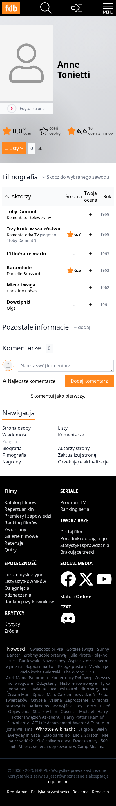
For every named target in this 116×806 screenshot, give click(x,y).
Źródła (11, 631)
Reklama (81, 791)
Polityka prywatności (50, 791)
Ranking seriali (76, 509)
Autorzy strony (74, 448)
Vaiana (55, 700)
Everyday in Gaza (24, 735)
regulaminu (57, 781)
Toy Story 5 (86, 705)
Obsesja (68, 711)
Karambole (19, 267)
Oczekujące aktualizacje (83, 462)
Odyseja (38, 700)
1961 (104, 304)
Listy (63, 428)
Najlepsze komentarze (31, 381)
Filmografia (20, 176)
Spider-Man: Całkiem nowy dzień (64, 694)
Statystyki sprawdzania (84, 545)
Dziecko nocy (85, 740)
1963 (104, 253)
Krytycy (12, 624)
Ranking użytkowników (29, 602)
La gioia (85, 729)
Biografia (12, 448)
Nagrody (11, 462)
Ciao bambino (56, 735)
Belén (101, 729)
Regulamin (17, 791)
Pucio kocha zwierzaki (39, 672)
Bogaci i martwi (40, 666)
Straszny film (45, 711)
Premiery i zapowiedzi (28, 516)
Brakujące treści (77, 552)
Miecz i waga (21, 285)
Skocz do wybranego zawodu (78, 177)
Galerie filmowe (21, 536)
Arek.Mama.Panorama (27, 677)
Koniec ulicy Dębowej (71, 677)
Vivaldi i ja (98, 666)
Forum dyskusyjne (24, 574)
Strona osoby (16, 428)
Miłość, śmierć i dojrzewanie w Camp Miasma (61, 746)
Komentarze (71, 435)
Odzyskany (46, 683)
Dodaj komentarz (89, 381)
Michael (86, 711)
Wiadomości (15, 435)
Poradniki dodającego (83, 538)
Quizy (11, 550)
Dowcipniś (18, 302)
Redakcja (100, 791)
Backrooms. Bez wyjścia (50, 705)
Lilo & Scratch (86, 735)
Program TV (73, 502)
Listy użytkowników (25, 581)
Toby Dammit (22, 211)
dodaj (84, 327)
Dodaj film (71, 532)
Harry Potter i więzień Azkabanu (60, 714)
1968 (104, 214)
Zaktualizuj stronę (77, 455)
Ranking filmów (21, 523)
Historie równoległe (78, 683)
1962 (104, 287)
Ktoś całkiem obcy (53, 740)
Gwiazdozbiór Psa (46, 649)
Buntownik (29, 660)
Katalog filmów (21, 502)
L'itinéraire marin (26, 254)
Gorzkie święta (80, 649)
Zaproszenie (76, 700)
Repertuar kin (19, 509)
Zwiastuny (15, 529)
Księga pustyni (72, 666)
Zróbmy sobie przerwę (45, 655)
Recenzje (14, 543)
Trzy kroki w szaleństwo (33, 229)
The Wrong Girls (79, 672)
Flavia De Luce (43, 689)
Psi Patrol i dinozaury (79, 689)
